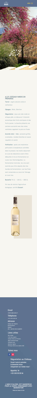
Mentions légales (12, 344)
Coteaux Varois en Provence (14, 338)
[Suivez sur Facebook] (9, 354)
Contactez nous (11, 342)
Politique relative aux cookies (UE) (16, 345)
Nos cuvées (10, 335)
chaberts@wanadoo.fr (13, 313)
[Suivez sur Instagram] (12, 354)
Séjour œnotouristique (13, 340)
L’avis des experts (12, 337)
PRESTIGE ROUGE (10, 18)
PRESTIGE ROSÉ (9, 22)
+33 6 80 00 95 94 (12, 318)
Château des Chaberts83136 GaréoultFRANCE (13, 325)
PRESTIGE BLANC (10, 26)
